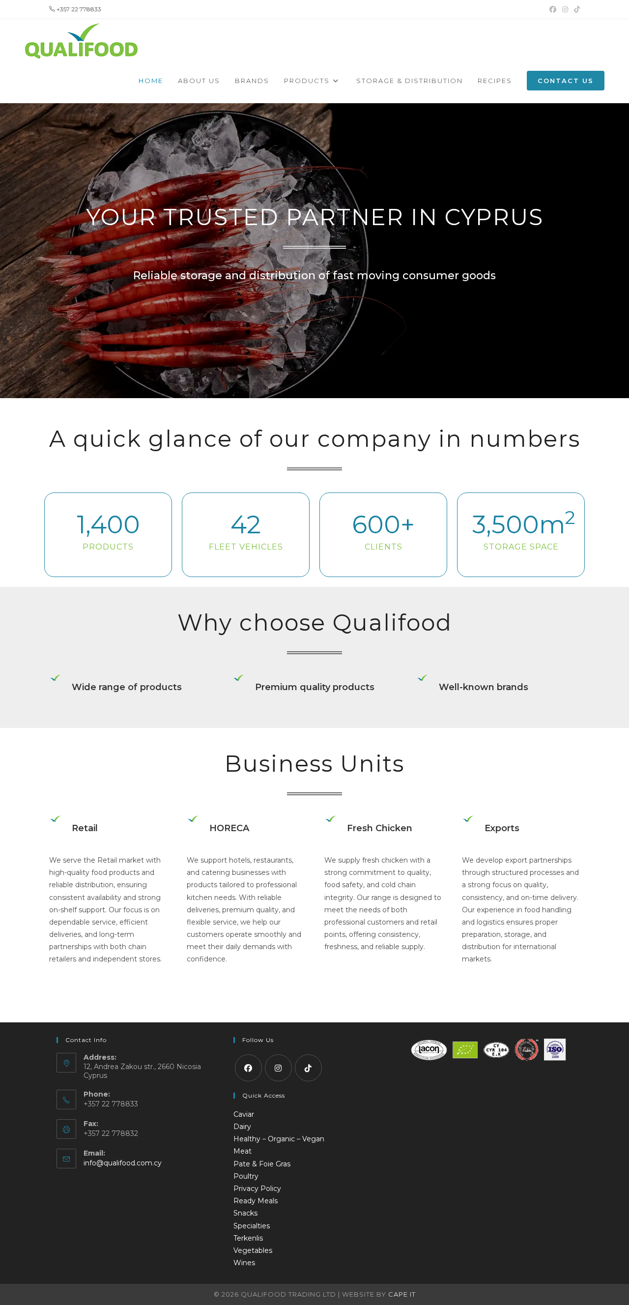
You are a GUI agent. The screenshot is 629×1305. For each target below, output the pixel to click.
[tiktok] (308, 1067)
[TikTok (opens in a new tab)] (575, 9)
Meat (242, 1151)
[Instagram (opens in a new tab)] (565, 9)
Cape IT (402, 1294)
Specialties (251, 1225)
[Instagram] (278, 1067)
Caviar (243, 1114)
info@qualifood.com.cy (123, 1163)
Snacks (245, 1213)
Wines (244, 1262)
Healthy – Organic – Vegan (278, 1138)
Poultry (245, 1176)
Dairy (242, 1126)
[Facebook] (248, 1067)
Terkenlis (248, 1238)
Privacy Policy (257, 1188)
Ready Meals (255, 1200)
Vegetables (252, 1250)
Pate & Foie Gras (261, 1164)
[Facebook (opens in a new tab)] (552, 9)
